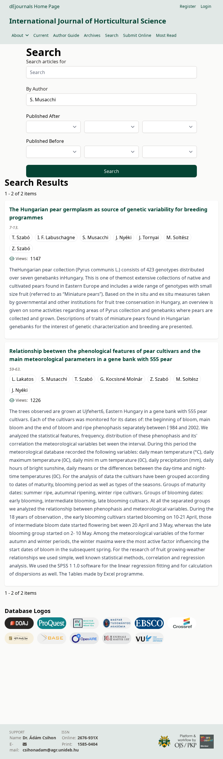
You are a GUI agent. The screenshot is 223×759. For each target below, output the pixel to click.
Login (206, 6)
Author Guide (66, 35)
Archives (92, 35)
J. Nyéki (124, 237)
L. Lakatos (23, 379)
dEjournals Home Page (34, 6)
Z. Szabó (21, 248)
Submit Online (137, 35)
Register (188, 6)
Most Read (166, 35)
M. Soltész (177, 237)
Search (111, 35)
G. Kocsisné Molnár (121, 379)
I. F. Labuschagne (56, 237)
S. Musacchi (95, 237)
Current (40, 35)
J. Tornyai (149, 237)
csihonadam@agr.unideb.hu (51, 750)
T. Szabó (21, 237)
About (17, 35)
